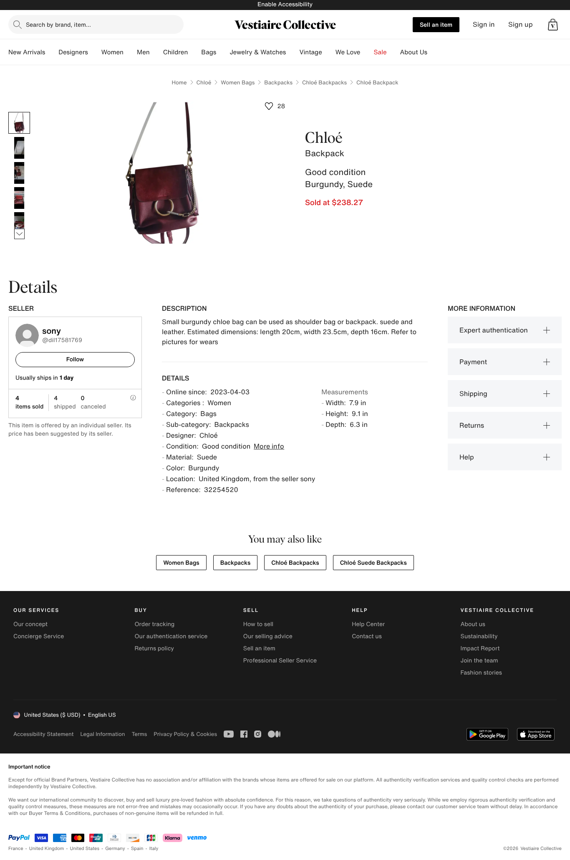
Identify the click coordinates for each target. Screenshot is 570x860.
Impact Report (480, 648)
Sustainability (479, 636)
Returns (471, 425)
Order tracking (154, 624)
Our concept (30, 624)
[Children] (194, 52)
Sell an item (436, 24)
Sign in (484, 24)
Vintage (310, 52)
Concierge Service (38, 636)
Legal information (102, 734)
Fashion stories (481, 672)
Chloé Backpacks (324, 82)
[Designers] (94, 52)
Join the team (479, 660)
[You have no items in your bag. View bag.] (553, 24)
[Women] (130, 52)
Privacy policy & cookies (185, 734)
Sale (380, 52)
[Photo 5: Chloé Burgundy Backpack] (19, 223)
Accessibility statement (43, 734)
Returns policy (154, 648)
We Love (348, 52)
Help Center (368, 624)
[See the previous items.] (19, 112)
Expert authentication (493, 330)
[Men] (156, 52)
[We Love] (367, 52)
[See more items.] (19, 234)
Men (143, 52)
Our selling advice (268, 636)
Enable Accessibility (285, 4)
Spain (137, 848)
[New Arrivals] (51, 52)
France (15, 848)
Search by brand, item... (58, 24)
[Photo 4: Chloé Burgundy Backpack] (19, 198)
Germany (115, 848)
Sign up (520, 24)
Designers (73, 52)
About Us (413, 52)
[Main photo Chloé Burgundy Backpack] (19, 123)
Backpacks (278, 82)
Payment (473, 362)
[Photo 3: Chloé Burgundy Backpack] (19, 173)
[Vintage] (328, 52)
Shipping (473, 393)
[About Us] (434, 52)
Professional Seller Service (280, 660)
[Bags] (222, 52)
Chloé (204, 82)
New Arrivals (26, 52)
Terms (139, 734)
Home (179, 82)
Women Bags (238, 82)
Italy (154, 848)
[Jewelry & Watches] (292, 52)
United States (85, 848)
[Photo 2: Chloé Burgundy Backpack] (19, 148)
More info (269, 446)
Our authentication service (170, 636)
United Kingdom (46, 848)
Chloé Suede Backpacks (373, 562)
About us (473, 624)
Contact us (367, 636)
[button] (553, 24)
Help (466, 457)
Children (175, 52)
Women (112, 52)
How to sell (258, 624)
